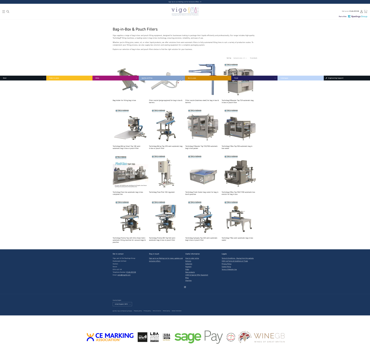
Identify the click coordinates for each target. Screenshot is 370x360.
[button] (3, 11)
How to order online (192, 258)
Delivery (188, 261)
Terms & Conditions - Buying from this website (238, 258)
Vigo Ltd (119, 311)
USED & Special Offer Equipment (196, 275)
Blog (186, 278)
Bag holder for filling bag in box (124, 100)
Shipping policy (138, 311)
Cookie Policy (226, 267)
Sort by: (229, 58)
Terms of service (157, 311)
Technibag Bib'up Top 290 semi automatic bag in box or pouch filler (165, 147)
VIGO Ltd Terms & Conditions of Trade (235, 261)
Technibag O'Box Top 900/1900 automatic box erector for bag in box (238, 193)
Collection (188, 264)
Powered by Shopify (127, 311)
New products (190, 272)
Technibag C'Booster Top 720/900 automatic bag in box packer (201, 147)
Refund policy (166, 311)
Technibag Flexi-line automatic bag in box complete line (128, 193)
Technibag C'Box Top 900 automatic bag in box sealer (237, 147)
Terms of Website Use (229, 269)
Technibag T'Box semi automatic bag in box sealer (237, 239)
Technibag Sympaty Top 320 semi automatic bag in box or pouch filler (201, 239)
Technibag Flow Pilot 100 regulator (162, 192)
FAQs (187, 269)
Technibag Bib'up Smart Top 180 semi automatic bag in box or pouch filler (126, 147)
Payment (188, 267)
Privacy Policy (226, 264)
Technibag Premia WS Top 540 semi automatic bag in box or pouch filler (162, 239)
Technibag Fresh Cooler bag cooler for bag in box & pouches (201, 193)
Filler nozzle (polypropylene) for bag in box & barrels (165, 101)
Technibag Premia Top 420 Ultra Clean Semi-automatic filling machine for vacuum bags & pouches (129, 240)
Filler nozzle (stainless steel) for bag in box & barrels (202, 101)
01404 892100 (354, 11)
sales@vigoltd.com (123, 275)
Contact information (177, 311)
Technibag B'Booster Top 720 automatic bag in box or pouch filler (238, 101)
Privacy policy (147, 311)
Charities (188, 281)
